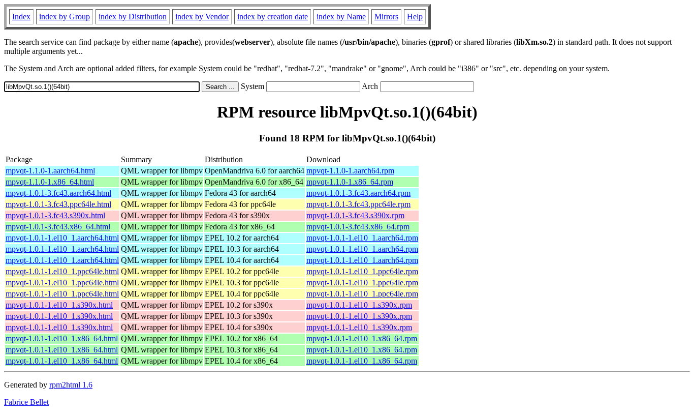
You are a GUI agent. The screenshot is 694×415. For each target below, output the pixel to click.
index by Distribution (133, 16)
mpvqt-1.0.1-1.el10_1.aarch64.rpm (362, 237)
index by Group (64, 16)
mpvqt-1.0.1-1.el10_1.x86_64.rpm (361, 338)
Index (21, 16)
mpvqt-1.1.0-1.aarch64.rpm (350, 170)
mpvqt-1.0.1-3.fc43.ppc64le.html (58, 204)
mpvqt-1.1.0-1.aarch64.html (50, 170)
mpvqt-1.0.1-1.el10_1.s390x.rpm (359, 305)
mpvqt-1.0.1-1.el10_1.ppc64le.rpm (362, 271)
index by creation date (272, 16)
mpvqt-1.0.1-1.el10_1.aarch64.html (62, 237)
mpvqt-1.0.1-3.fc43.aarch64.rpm (358, 193)
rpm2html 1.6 (70, 384)
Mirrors (386, 16)
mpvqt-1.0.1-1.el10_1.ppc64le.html (62, 271)
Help (415, 16)
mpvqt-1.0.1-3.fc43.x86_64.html (58, 226)
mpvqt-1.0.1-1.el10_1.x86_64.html (62, 338)
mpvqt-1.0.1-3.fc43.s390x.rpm (355, 215)
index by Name (341, 16)
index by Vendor (202, 16)
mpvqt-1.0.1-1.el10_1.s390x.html (59, 305)
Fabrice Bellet (26, 402)
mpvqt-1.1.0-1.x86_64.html (50, 181)
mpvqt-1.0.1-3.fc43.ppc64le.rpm (358, 204)
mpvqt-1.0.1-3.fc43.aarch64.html (58, 193)
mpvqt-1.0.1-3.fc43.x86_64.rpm (357, 226)
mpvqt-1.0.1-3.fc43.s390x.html (55, 215)
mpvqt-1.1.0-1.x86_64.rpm (349, 181)
